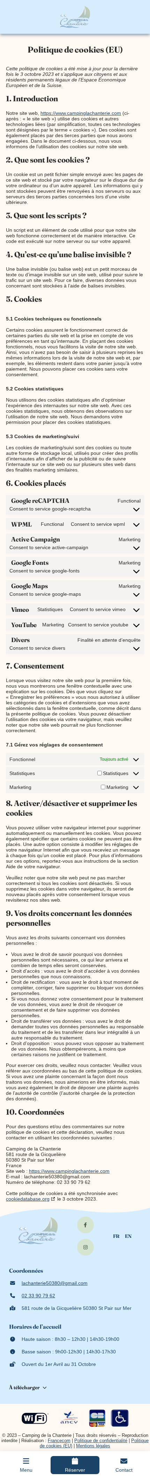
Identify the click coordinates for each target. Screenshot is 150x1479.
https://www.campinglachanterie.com (80, 113)
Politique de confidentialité (100, 1440)
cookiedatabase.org (28, 1199)
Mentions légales (93, 1445)
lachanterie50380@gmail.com (55, 1283)
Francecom (59, 1440)
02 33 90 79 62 (38, 1295)
